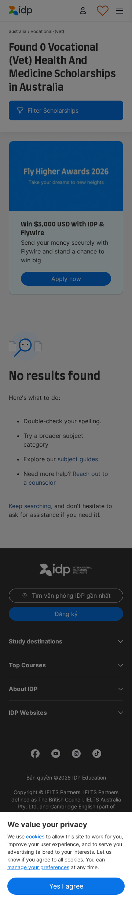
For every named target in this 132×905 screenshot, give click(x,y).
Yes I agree (66, 886)
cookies (36, 836)
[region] (66, 858)
